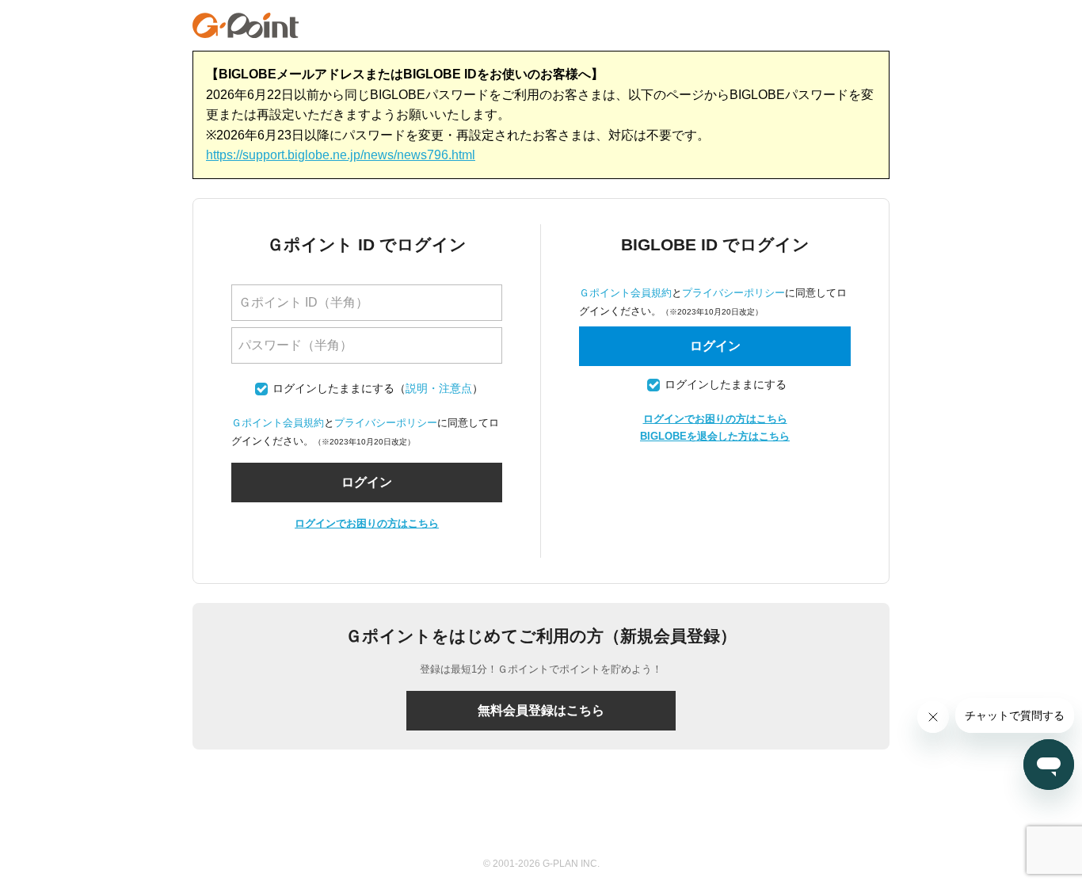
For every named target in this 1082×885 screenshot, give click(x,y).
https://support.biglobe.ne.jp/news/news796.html (340, 155)
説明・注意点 (439, 389)
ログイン (715, 346)
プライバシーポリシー (385, 423)
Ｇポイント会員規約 (277, 423)
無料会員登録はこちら (541, 710)
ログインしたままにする (333, 389)
